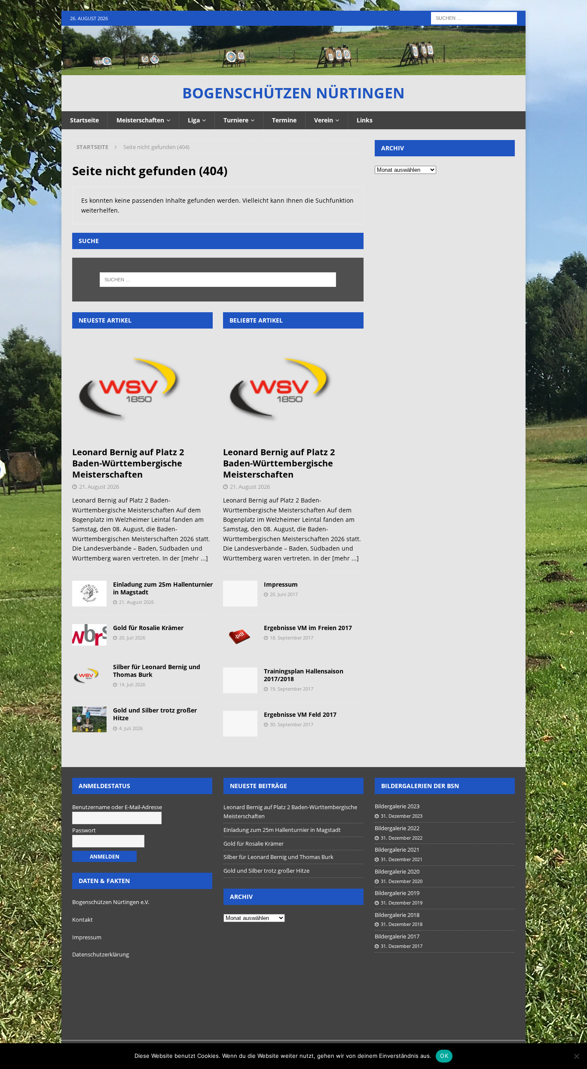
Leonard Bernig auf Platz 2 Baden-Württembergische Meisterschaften (128, 463)
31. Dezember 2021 (401, 859)
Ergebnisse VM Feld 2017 (300, 714)
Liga (194, 120)
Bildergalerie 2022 (397, 828)
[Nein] (576, 1056)
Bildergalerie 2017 (397, 936)
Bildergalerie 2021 (397, 849)
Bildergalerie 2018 (397, 915)
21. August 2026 (99, 486)
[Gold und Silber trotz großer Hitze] (89, 719)
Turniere (235, 120)
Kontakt (82, 919)
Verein (323, 120)
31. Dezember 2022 (401, 837)
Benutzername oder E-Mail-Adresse (117, 807)
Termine (284, 120)
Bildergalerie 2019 (397, 893)
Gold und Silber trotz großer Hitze (155, 714)
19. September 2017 (291, 688)
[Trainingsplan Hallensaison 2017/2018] (240, 680)
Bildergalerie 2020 (397, 871)
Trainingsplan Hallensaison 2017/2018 (303, 675)
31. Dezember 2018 (401, 924)
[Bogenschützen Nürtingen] (293, 70)
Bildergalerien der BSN (420, 786)
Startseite (84, 120)
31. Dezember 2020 (401, 881)
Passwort (84, 830)
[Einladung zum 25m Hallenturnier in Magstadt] (89, 593)
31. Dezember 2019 (401, 902)
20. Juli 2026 (132, 637)
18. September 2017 (291, 637)
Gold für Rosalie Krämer (148, 628)
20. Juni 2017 (284, 594)
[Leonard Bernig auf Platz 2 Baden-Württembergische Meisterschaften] (142, 389)
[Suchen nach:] (474, 17)
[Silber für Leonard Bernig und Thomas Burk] (89, 676)
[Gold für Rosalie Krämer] (89, 635)
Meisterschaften (140, 120)
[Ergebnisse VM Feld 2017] (240, 724)
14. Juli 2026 (132, 684)
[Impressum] (240, 593)
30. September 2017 (291, 724)
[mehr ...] (194, 558)
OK (444, 1055)
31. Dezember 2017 (401, 946)
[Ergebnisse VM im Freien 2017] (240, 637)
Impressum (281, 584)
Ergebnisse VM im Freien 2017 (308, 628)
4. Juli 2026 (131, 728)
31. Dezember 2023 (401, 816)
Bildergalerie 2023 (397, 806)
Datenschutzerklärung (100, 954)
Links (365, 120)
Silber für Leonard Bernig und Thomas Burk (156, 671)
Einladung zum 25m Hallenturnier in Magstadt (163, 588)
